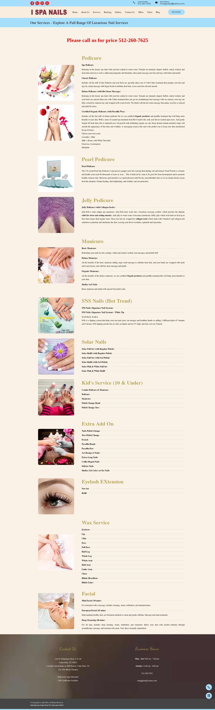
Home (75, 12)
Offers (141, 12)
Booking (107, 12)
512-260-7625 (144, 3)
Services (96, 12)
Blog (158, 12)
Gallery (118, 12)
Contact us (130, 12)
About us (85, 12)
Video (149, 12)
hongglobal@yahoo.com (172, 3)
